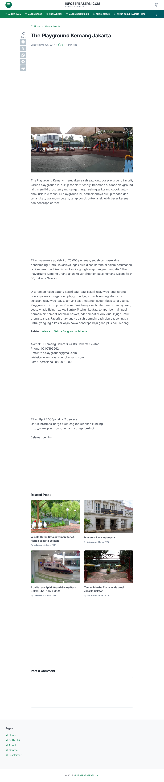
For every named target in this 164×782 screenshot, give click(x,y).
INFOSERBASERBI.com (82, 4)
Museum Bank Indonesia (99, 537)
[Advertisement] (82, 60)
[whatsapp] (23, 55)
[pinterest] (23, 68)
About (12, 745)
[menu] (8, 5)
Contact (13, 750)
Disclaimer (14, 755)
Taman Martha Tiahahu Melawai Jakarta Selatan (104, 589)
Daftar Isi (14, 740)
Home (12, 735)
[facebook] (23, 42)
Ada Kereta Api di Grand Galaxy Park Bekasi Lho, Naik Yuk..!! (53, 589)
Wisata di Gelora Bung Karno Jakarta (64, 331)
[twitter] (23, 48)
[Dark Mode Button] (157, 5)
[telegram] (23, 62)
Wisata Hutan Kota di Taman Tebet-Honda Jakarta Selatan (53, 538)
